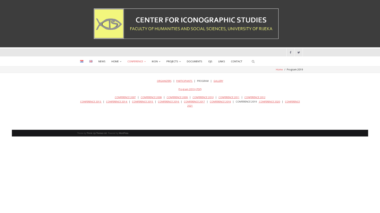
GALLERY (218, 81)
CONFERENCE (135, 61)
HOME (115, 61)
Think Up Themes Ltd (97, 133)
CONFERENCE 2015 (143, 101)
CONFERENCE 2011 (228, 97)
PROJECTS (172, 61)
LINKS (221, 61)
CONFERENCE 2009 (177, 97)
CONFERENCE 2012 (254, 97)
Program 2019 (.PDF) (190, 89)
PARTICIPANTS (184, 81)
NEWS (101, 61)
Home (279, 69)
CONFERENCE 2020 (269, 101)
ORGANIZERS (164, 81)
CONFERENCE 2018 (220, 101)
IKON (155, 61)
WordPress (123, 133)
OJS (210, 61)
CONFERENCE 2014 (117, 101)
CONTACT (236, 61)
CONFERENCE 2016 (169, 101)
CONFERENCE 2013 (91, 101)
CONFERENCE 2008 (151, 97)
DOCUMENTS (194, 61)
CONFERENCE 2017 (194, 101)
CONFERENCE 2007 (125, 97)
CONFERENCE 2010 (203, 97)
